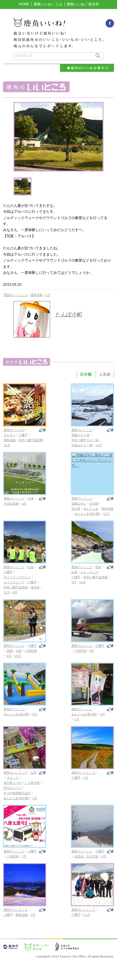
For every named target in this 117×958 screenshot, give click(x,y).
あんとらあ (90, 508)
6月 (102, 714)
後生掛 (35, 587)
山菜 (34, 772)
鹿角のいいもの (14, 430)
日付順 (86, 374)
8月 (91, 650)
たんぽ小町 (69, 315)
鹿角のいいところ (16, 295)
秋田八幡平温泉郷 (31, 440)
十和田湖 (31, 650)
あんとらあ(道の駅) (87, 513)
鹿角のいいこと (81, 430)
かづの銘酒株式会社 (17, 793)
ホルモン (10, 435)
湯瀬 (10, 650)
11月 (86, 914)
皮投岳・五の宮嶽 (86, 856)
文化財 (93, 503)
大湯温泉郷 (11, 503)
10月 (82, 582)
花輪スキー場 (80, 435)
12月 (7, 445)
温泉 (98, 567)
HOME (24, 4)
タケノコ (13, 777)
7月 (76, 719)
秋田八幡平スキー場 (84, 440)
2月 (33, 914)
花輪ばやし (78, 503)
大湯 (31, 498)
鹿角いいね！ (59, 26)
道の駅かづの (13, 782)
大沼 (7, 592)
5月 (48, 295)
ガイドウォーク (14, 582)
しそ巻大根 (32, 782)
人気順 (105, 374)
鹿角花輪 (37, 295)
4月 (24, 503)
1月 (85, 777)
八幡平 (23, 435)
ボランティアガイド (17, 577)
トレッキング (89, 572)
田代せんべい (13, 788)
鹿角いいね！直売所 (83, 4)
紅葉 (31, 567)
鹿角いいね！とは (48, 4)
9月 (15, 592)
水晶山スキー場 (81, 445)
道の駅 (75, 508)
